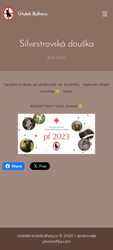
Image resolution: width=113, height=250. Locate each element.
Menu (104, 13)
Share (17, 166)
